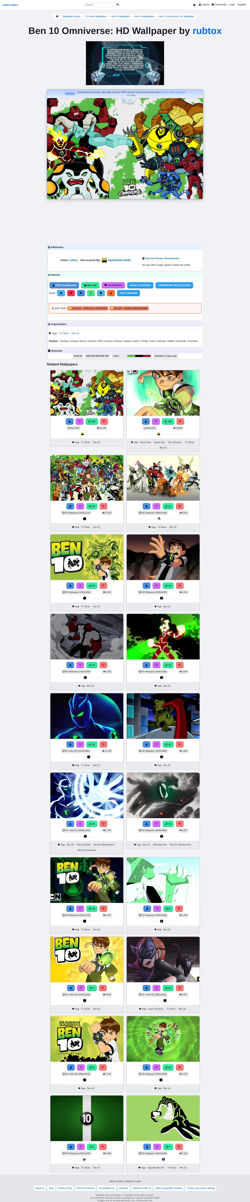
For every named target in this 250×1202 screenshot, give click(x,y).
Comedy (161, 341)
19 (93, 585)
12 (169, 988)
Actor (136, 341)
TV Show (64, 333)
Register (241, 4)
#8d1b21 (147, 356)
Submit (205, 4)
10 (169, 744)
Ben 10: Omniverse (87, 850)
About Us (40, 1188)
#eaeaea (123, 356)
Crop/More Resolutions (174, 285)
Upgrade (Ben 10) (156, 1168)
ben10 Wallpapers (121, 16)
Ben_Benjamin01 (172, 518)
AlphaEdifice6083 (119, 260)
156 (93, 421)
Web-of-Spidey (95, 1159)
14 (169, 585)
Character (181, 341)
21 (169, 506)
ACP (57, 308)
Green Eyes (145, 442)
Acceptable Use (107, 1188)
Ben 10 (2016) (83, 845)
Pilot (100, 341)
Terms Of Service (85, 1188)
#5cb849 (131, 356)
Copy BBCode (128, 293)
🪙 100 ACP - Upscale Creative (87, 308)
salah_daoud (172, 598)
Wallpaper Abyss (71, 16)
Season (127, 341)
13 (93, 665)
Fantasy (64, 341)
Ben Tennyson (175, 442)
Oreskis (96, 756)
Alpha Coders (10, 5)
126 (169, 421)
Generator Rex (160, 845)
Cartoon (92, 341)
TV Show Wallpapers (96, 16)
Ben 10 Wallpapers (145, 16)
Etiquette (123, 1188)
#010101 (139, 356)
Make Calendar (140, 285)
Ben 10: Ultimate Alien (104, 845)
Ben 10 (75, 333)
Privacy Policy (65, 1188)
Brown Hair (159, 442)
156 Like (91, 285)
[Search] (117, 4)
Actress (108, 341)
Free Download (65, 285)
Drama (117, 341)
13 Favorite (114, 285)
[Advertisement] (125, 221)
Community (220, 4)
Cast (152, 341)
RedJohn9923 (95, 518)
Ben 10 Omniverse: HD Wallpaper (176, 16)
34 (93, 506)
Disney (74, 341)
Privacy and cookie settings (201, 1188)
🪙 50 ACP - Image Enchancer (129, 308)
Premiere (192, 341)
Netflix (170, 341)
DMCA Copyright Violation (168, 1188)
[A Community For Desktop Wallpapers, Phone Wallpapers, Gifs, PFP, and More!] (57, 16)
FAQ (51, 1188)
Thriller (144, 341)
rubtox (207, 31)
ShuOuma (172, 1159)
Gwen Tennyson (155, 1009)
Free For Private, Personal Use (162, 258)
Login (232, 4)
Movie (83, 341)
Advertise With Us (142, 1188)
